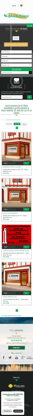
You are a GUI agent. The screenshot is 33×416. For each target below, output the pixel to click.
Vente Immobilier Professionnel (16, 44)
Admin (24, 405)
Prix (16, 123)
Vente (16, 38)
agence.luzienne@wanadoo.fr (16, 343)
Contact (16, 348)
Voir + (26, 163)
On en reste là (17, 393)
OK (29, 97)
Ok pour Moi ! (18, 411)
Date (24, 123)
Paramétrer (7, 411)
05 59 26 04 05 (16, 340)
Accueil (2, 119)
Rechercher (16, 69)
